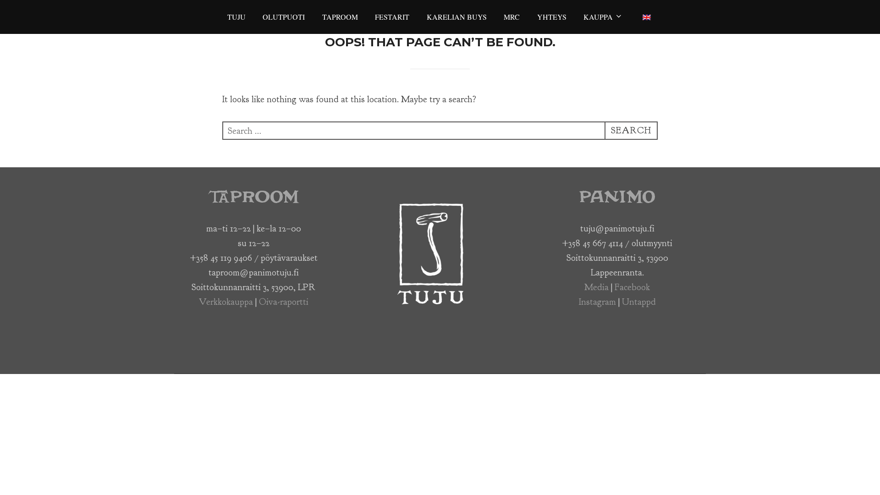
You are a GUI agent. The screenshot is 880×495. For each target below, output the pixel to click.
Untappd (639, 302)
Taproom (340, 17)
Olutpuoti (284, 17)
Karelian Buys (457, 17)
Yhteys (551, 17)
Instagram (597, 302)
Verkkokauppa (226, 302)
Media (596, 287)
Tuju (236, 17)
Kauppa (598, 17)
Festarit (392, 17)
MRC (512, 17)
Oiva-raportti (283, 302)
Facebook (632, 287)
